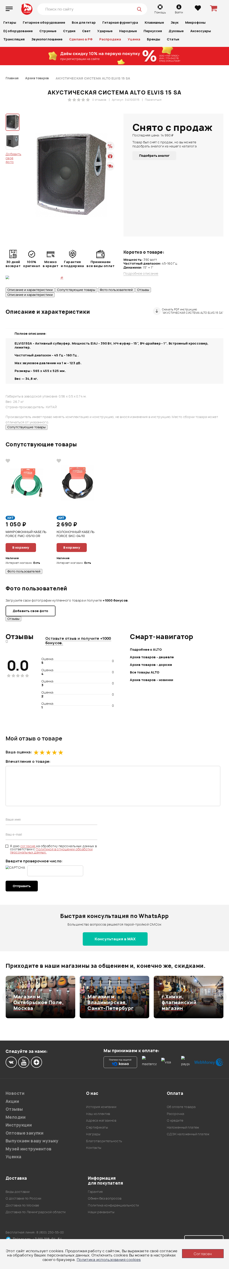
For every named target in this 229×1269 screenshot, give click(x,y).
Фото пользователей (116, 290)
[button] (8, 997)
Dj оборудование (18, 31)
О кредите (175, 1120)
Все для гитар (84, 22)
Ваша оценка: (19, 752)
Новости (15, 1093)
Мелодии (15, 1117)
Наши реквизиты (101, 1212)
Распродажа (110, 39)
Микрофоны (195, 22)
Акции (12, 1101)
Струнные (47, 31)
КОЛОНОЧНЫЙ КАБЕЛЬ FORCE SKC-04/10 (76, 534)
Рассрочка (175, 1114)
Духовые (176, 31)
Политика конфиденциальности (113, 1205)
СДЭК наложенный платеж (188, 1134)
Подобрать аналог (154, 155)
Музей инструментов (29, 1149)
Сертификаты (97, 1127)
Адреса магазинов (101, 1120)
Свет (86, 31)
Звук (174, 22)
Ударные (104, 31)
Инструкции (19, 1125)
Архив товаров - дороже (151, 665)
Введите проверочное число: (34, 861)
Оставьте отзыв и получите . (78, 640)
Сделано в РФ (81, 39)
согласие (28, 846)
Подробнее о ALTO (146, 649)
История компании (101, 1107)
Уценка (134, 39)
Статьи (173, 39)
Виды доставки (18, 1192)
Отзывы (143, 290)
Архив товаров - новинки (151, 680)
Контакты (93, 1148)
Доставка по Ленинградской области (36, 1212)
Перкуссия (153, 31)
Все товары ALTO (144, 672)
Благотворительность (104, 1141)
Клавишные (154, 22)
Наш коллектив (98, 1114)
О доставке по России (23, 1198)
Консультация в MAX (115, 939)
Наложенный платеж (183, 1127)
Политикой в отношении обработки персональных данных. (51, 850)
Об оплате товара (181, 1107)
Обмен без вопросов (105, 1198)
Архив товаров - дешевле (152, 657)
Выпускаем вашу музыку (32, 1141)
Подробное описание (140, 274)
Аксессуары (200, 31)
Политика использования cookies (109, 1259)
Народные (128, 31)
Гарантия (95, 1192)
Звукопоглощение (46, 39)
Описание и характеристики (30, 290)
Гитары (9, 22)
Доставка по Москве (22, 1205)
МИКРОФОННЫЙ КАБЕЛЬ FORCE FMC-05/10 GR (26, 534)
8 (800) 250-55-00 (50, 1232)
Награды (93, 1134)
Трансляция (14, 39)
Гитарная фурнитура (120, 22)
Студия (69, 31)
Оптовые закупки (24, 1133)
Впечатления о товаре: (28, 761)
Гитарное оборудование (44, 22)
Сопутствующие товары (76, 290)
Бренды (153, 39)
